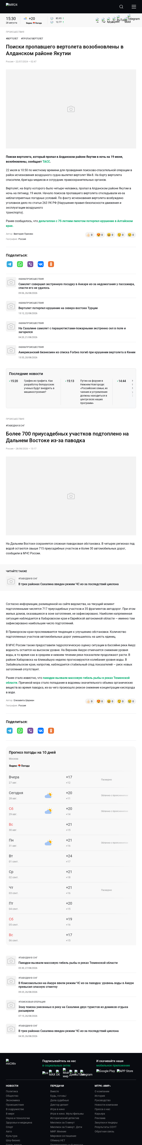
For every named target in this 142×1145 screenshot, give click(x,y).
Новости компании (106, 1104)
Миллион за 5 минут (62, 1122)
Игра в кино (57, 1109)
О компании (102, 1091)
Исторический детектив (64, 1118)
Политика (12, 1091)
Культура (11, 1136)
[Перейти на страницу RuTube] (79, 1073)
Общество (12, 1096)
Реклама (100, 1118)
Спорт (9, 1127)
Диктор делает (59, 1104)
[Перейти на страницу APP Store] (125, 1073)
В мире (10, 1113)
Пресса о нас (102, 1109)
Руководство (103, 1100)
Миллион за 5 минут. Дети (66, 1127)
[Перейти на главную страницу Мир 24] (11, 6)
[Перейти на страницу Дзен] (72, 1073)
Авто (9, 1131)
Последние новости (26, 373)
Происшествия (15, 1104)
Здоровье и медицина (19, 1122)
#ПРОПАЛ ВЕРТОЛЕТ (32, 38)
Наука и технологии (18, 1118)
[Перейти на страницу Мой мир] (66, 1073)
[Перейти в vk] (40, 264)
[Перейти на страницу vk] (45, 1073)
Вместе (54, 1091)
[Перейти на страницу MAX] (52, 1073)
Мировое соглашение (63, 1136)
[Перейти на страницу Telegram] (86, 1073)
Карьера (100, 1113)
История (100, 1096)
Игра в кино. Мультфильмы (67, 1113)
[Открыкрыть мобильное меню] (134, 6)
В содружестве (15, 1109)
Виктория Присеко (23, 234)
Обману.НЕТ (57, 1140)
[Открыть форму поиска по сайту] (121, 6)
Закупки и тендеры (106, 1122)
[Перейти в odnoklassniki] (51, 264)
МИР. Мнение (58, 1131)
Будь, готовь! (58, 1096)
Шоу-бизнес (13, 1140)
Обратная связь (104, 1131)
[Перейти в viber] (30, 264)
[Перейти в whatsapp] (20, 264)
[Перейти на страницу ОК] (59, 1073)
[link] (31, 279)
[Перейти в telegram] (9, 264)
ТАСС (46, 161)
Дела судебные (59, 1100)
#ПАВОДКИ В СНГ (15, 425)
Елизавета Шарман (24, 700)
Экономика (13, 1100)
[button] (9, 264)
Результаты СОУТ (105, 1127)
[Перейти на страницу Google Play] (105, 1073)
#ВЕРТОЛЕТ (12, 38)
